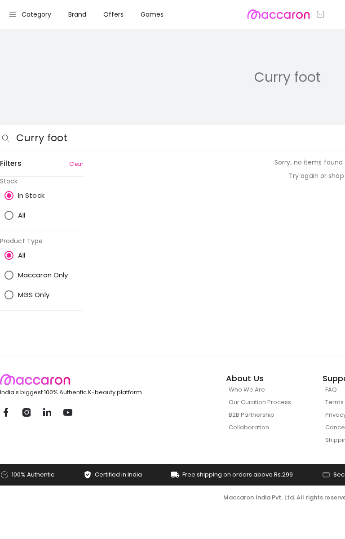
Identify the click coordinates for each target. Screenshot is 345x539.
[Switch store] (321, 14)
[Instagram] (26, 412)
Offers (113, 14)
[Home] (278, 14)
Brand (77, 14)
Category (36, 14)
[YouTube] (67, 412)
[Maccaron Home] (87, 379)
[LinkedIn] (46, 412)
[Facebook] (5, 412)
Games (152, 14)
